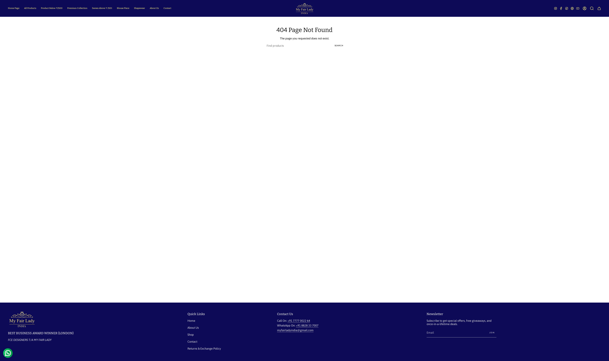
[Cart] (599, 8)
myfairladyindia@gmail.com (295, 330)
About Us (193, 327)
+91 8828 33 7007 (307, 325)
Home (191, 320)
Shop (190, 334)
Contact (192, 341)
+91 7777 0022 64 (299, 320)
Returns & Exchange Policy (204, 348)
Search (339, 45)
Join (491, 332)
